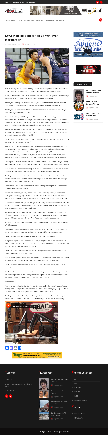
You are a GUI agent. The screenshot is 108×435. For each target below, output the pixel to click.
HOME (8, 20)
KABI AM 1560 (30, 2)
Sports (19, 20)
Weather (27, 20)
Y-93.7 (22, 2)
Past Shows (59, 20)
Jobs (32, 20)
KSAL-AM (8, 2)
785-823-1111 (11, 390)
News (13, 20)
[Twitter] (101, 2)
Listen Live (50, 20)
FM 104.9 (16, 2)
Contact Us (9, 379)
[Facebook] (97, 2)
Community (40, 20)
